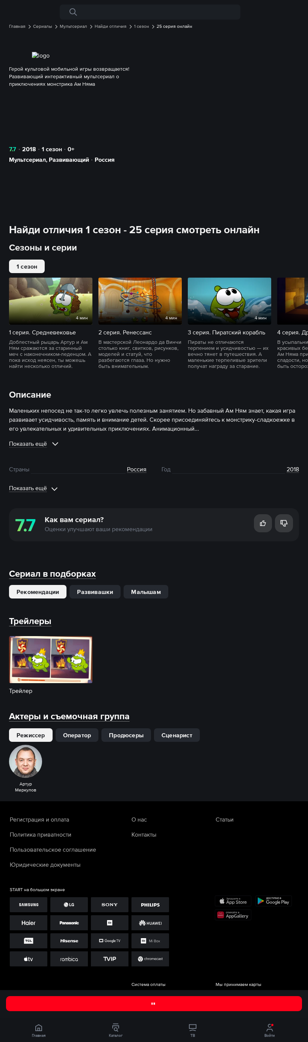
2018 (29, 149)
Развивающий (69, 159)
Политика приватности (40, 834)
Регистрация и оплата (39, 819)
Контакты (143, 834)
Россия (105, 159)
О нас (139, 819)
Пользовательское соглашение (53, 849)
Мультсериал (27, 159)
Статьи (225, 819)
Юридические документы (45, 864)
